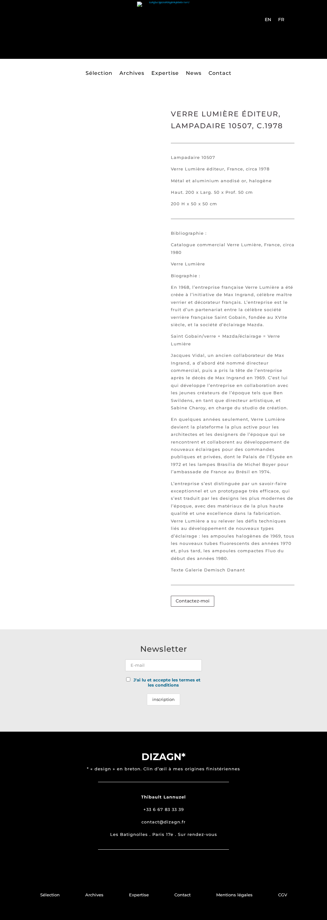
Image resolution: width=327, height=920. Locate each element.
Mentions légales (234, 894)
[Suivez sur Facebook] (40, 22)
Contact (220, 73)
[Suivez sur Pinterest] (54, 22)
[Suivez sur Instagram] (26, 22)
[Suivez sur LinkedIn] (56, 36)
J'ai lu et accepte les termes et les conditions (167, 682)
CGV (282, 894)
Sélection (99, 73)
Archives (131, 73)
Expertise (165, 73)
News (194, 73)
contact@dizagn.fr (163, 821)
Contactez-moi (192, 601)
